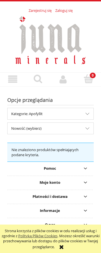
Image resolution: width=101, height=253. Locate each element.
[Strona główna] (50, 39)
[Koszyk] (88, 79)
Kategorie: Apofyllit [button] (27, 113)
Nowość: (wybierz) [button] (26, 128)
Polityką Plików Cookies (38, 235)
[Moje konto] (63, 79)
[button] (12, 79)
